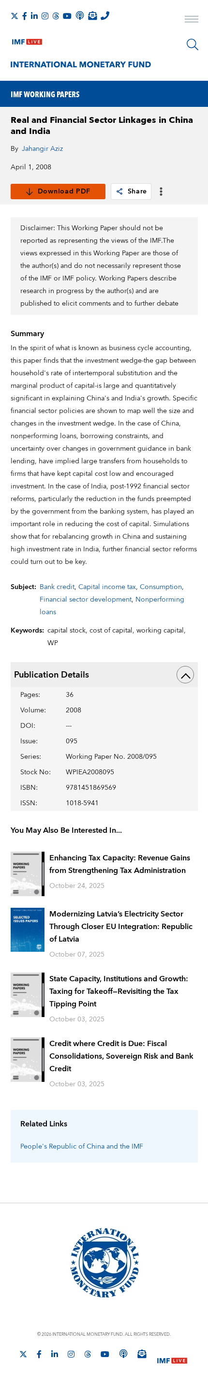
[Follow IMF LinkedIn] (34, 16)
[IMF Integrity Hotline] (105, 15)
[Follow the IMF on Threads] (55, 16)
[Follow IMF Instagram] (45, 16)
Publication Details (51, 674)
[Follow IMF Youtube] (67, 16)
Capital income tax (107, 587)
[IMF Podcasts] (123, 1353)
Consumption (161, 587)
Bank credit (57, 587)
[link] (119, 191)
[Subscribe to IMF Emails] (92, 15)
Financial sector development (86, 599)
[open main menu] (191, 20)
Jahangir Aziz (42, 149)
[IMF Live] (27, 39)
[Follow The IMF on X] (14, 16)
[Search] (192, 44)
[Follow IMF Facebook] (24, 16)
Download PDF (64, 191)
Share (138, 191)
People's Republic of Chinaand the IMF (81, 1146)
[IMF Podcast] (79, 15)
